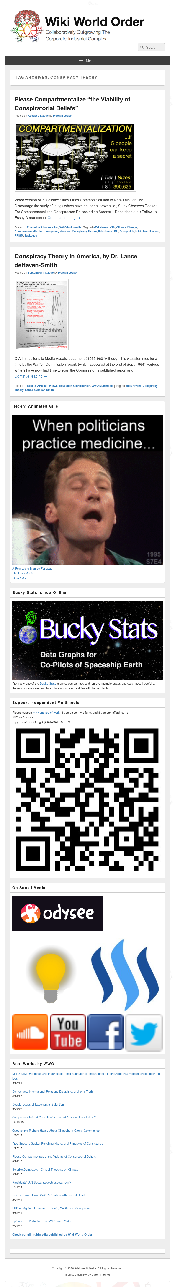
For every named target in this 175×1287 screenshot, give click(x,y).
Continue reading (64, 217)
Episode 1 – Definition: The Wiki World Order (41, 1221)
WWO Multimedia (70, 227)
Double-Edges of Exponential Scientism (38, 1104)
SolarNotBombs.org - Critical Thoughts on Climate (45, 1169)
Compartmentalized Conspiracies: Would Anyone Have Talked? (54, 1117)
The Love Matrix (23, 573)
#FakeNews (101, 227)
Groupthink (127, 231)
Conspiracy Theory (84, 231)
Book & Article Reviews (42, 386)
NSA (138, 231)
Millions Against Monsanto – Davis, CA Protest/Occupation (51, 1208)
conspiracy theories (58, 231)
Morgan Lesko (62, 115)
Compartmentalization (29, 231)
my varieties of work (46, 712)
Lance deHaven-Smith (39, 390)
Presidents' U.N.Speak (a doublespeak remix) (42, 1182)
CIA (112, 227)
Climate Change (126, 227)
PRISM (19, 235)
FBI (116, 231)
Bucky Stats (48, 683)
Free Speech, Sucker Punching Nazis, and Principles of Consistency (57, 1143)
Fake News (105, 231)
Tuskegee (31, 235)
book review (133, 386)
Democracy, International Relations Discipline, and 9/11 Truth (52, 1091)
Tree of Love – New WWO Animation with (49, 1195)
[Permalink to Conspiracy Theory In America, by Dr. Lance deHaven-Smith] (42, 352)
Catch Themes (101, 1274)
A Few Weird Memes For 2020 (32, 568)
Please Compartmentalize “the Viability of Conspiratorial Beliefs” (54, 1156)
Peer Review (151, 231)
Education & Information (42, 227)
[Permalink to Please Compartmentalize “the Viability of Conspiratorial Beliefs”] (75, 193)
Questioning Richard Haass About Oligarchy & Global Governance (56, 1130)
